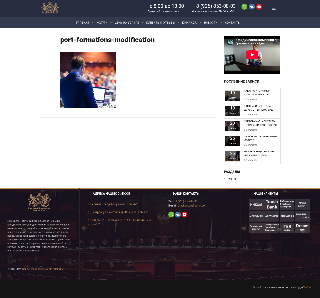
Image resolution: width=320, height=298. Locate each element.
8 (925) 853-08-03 (186, 201)
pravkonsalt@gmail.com (192, 205)
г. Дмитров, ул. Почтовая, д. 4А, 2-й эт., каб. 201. (118, 212)
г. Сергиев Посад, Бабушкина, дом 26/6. (113, 204)
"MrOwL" (308, 287)
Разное (232, 179)
